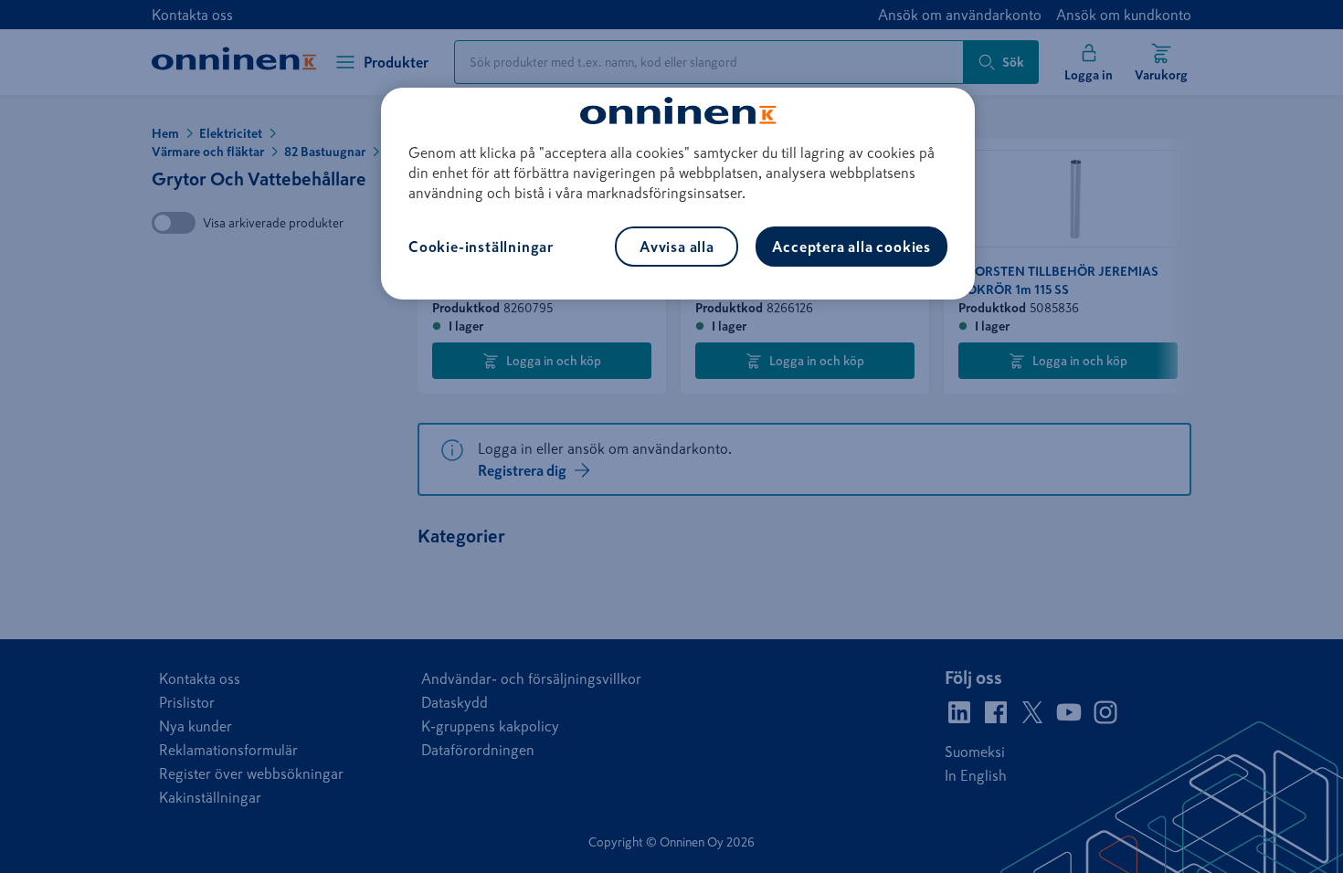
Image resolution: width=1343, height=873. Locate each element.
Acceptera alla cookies (851, 246)
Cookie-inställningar (481, 246)
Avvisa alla (677, 246)
